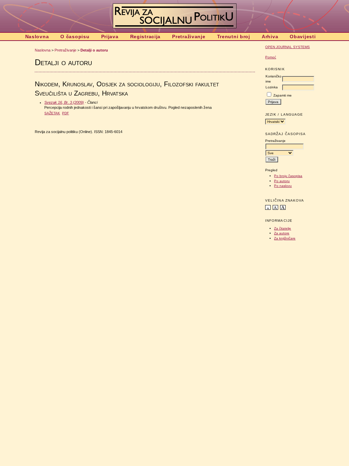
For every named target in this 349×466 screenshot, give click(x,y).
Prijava (110, 36)
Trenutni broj (233, 36)
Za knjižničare (284, 238)
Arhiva (270, 36)
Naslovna (37, 36)
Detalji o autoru (94, 50)
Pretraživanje (188, 36)
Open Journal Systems (287, 47)
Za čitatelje (282, 228)
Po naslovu (283, 186)
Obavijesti (303, 36)
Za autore (281, 233)
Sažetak (52, 113)
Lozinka (271, 87)
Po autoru (282, 181)
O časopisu (74, 36)
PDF (65, 113)
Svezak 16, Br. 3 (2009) (64, 102)
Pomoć (270, 57)
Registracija (145, 36)
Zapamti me (282, 95)
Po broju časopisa (288, 176)
